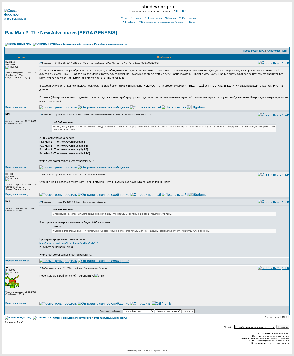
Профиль (130, 22)
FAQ (126, 18)
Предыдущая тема (253, 50)
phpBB (140, 351)
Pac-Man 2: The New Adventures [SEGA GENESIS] (61, 32)
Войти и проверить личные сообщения (162, 22)
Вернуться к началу (17, 107)
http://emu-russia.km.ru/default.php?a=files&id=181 (69, 243)
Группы (172, 18)
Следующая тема (277, 50)
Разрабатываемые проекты (110, 44)
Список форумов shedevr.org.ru (72, 44)
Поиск (138, 18)
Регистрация (189, 18)
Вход (192, 22)
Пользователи (154, 18)
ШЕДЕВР (180, 11)
